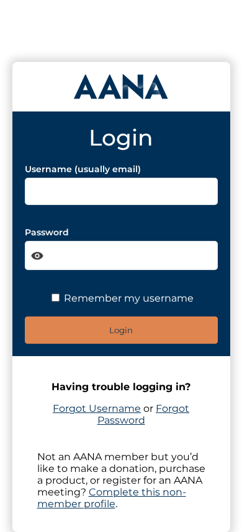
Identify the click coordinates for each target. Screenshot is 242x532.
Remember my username (127, 298)
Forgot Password (143, 414)
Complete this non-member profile (111, 498)
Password (47, 232)
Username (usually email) (83, 169)
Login (121, 330)
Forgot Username (97, 408)
